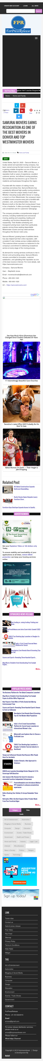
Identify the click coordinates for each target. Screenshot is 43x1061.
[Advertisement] (21, 64)
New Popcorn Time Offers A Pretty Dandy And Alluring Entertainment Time (19, 703)
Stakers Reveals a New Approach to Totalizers (25, 762)
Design (17, 828)
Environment (8, 833)
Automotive (25, 819)
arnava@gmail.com (12, 1021)
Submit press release (13, 926)
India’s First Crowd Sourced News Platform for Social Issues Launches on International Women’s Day (26, 726)
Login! (25, 6)
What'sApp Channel (13, 1038)
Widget (7, 953)
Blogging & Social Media (12, 824)
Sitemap (8, 937)
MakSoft (7, 1056)
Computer (7, 828)
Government (8, 837)
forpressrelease (24, 1050)
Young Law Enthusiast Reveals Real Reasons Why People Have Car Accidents (20, 756)
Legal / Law (33, 841)
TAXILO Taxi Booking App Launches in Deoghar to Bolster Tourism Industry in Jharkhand (26, 746)
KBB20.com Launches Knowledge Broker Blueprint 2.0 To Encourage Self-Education (20, 772)
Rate (30, 113)
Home (7, 96)
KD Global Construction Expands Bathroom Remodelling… (24, 487)
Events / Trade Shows (24, 833)
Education (27, 828)
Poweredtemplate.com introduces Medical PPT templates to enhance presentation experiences (27, 785)
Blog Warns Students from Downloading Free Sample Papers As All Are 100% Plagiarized (19, 697)
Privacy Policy (10, 941)
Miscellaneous (19, 846)
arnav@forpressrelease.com (15, 1032)
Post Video (9, 930)
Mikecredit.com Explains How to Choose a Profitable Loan (27, 735)
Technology (17, 855)
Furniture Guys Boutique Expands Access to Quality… (20, 507)
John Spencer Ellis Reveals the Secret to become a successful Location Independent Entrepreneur (18, 778)
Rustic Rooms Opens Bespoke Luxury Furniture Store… (25, 498)
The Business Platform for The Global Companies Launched (21, 692)
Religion (31, 850)
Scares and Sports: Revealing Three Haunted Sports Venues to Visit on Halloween (21, 708)
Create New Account (11, 6)
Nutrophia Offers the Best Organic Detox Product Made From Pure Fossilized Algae (20, 800)
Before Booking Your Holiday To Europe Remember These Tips (20, 794)
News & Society (9, 850)
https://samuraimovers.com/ (17, 285)
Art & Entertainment (11, 819)
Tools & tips (9, 918)
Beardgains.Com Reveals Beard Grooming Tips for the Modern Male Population (27, 714)
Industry (23, 841)
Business (28, 824)
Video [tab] (28, 810)
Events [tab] (21, 814)
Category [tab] (15, 810)
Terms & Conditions (12, 945)
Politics (21, 850)
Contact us (9, 922)
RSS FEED (9, 949)
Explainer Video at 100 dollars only (23, 546)
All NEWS (35, 6)
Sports (6, 855)
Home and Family (19, 96)
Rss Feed (8, 933)
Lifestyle (7, 846)
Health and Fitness (23, 837)
